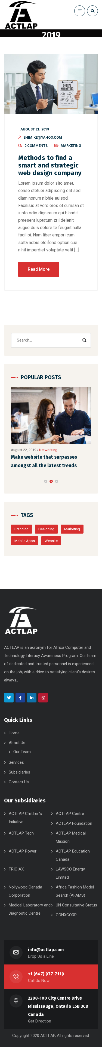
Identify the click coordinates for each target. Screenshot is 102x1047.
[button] (45, 481)
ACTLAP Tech (21, 833)
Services (16, 762)
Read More (39, 269)
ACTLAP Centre (70, 813)
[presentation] (13, 481)
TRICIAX (16, 869)
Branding (21, 529)
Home (14, 733)
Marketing (71, 146)
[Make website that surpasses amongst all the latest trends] (51, 415)
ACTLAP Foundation (74, 823)
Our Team (22, 751)
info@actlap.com (46, 949)
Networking (48, 450)
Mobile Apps (24, 541)
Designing (46, 529)
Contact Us (19, 782)
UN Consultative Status (76, 905)
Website (51, 541)
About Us (17, 742)
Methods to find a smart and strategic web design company (49, 165)
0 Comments (36, 146)
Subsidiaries (19, 772)
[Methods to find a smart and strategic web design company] (51, 84)
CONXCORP (66, 914)
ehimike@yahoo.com (42, 137)
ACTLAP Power (22, 851)
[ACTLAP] (21, 14)
